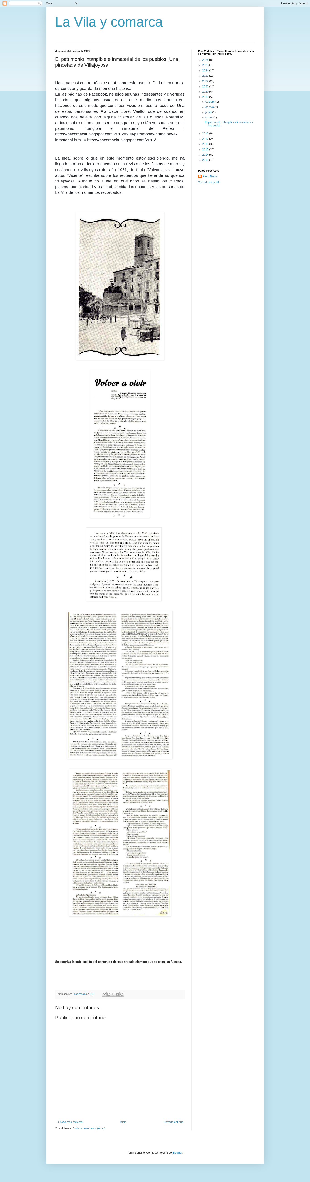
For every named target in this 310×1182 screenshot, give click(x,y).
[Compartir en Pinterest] (121, 994)
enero (209, 117)
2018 (205, 133)
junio (208, 112)
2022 (205, 81)
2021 (205, 86)
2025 (205, 65)
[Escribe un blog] (108, 994)
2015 (205, 149)
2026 (205, 60)
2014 (205, 154)
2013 (205, 160)
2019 (205, 97)
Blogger (177, 1152)
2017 (205, 138)
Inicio (123, 1122)
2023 (205, 75)
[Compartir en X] (113, 994)
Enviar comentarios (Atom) (89, 1128)
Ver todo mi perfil (208, 182)
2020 (205, 91)
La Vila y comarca (109, 22)
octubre (210, 101)
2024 (205, 70)
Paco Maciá (210, 176)
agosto (209, 107)
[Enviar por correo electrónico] (104, 994)
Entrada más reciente (69, 1122)
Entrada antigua (173, 1122)
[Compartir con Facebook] (117, 994)
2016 (205, 144)
